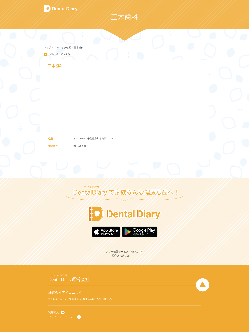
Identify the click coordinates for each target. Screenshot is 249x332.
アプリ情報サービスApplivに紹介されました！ (122, 253)
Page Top (202, 284)
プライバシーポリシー (61, 316)
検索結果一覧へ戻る (59, 54)
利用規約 (53, 312)
